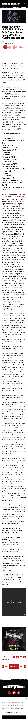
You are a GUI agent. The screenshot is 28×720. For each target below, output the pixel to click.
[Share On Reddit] (21, 657)
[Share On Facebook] (14, 657)
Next (21, 666)
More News (13, 666)
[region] (14, 708)
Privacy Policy (20, 708)
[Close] (26, 698)
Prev (6, 666)
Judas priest (6, 659)
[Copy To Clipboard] (24, 657)
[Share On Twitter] (17, 657)
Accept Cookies (14, 717)
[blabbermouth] (11, 4)
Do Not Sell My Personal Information (14, 712)
